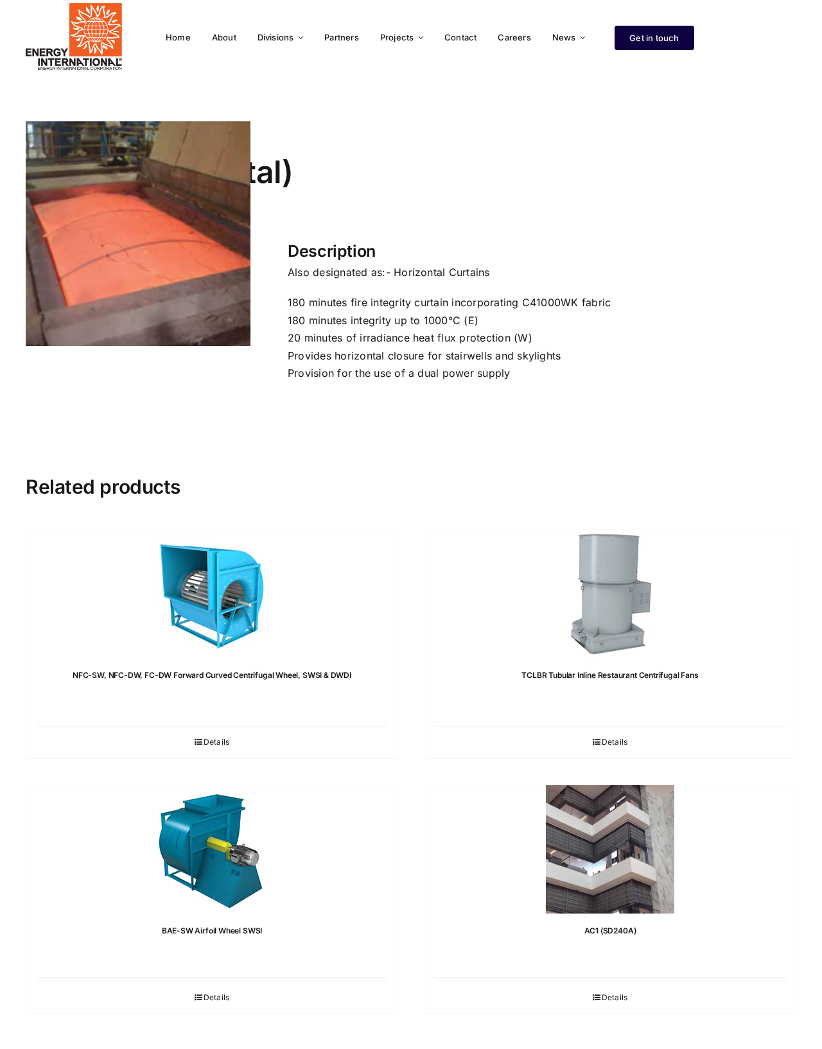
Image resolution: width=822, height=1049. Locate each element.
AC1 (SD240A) (610, 930)
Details (217, 742)
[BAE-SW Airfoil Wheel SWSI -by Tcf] (212, 849)
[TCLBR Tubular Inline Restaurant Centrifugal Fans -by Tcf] (610, 594)
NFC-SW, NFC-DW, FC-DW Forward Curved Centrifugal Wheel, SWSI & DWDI (212, 675)
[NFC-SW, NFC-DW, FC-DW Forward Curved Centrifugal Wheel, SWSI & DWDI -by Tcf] (212, 594)
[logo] (74, 8)
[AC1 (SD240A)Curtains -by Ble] (610, 849)
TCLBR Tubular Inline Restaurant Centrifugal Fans (609, 675)
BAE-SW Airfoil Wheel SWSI (212, 930)
